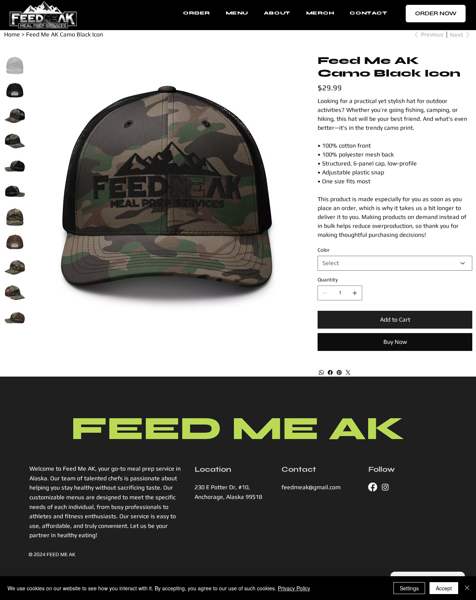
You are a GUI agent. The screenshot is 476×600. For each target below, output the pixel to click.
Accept (444, 588)
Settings (409, 588)
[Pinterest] (339, 372)
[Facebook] (330, 372)
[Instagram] (385, 487)
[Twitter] (348, 372)
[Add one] (354, 293)
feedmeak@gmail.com (311, 487)
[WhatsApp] (321, 372)
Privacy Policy (294, 588)
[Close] (467, 588)
